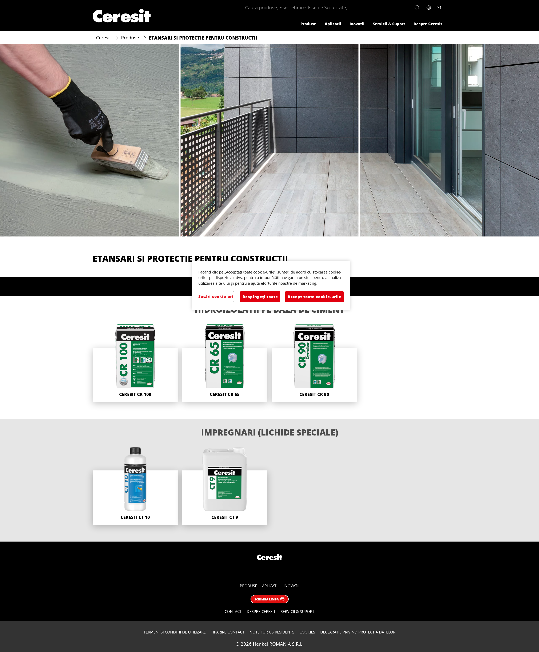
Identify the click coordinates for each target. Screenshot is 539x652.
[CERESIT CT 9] (224, 486)
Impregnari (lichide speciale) (269, 432)
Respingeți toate (260, 296)
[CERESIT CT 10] (135, 486)
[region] (271, 285)
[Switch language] (428, 7)
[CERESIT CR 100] (135, 363)
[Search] (418, 8)
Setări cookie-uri (215, 296)
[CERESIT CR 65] (224, 363)
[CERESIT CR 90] (314, 363)
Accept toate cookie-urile (314, 296)
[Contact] (438, 7)
